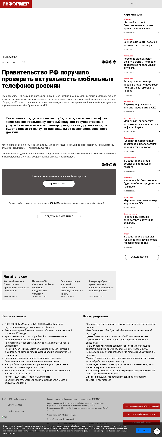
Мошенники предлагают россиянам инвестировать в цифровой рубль (141, 124)
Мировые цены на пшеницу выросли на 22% (140, 202)
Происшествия (130, 138)
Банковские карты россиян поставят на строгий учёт (140, 43)
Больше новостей (140, 256)
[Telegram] (110, 62)
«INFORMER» (54, 203)
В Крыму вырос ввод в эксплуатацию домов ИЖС (140, 106)
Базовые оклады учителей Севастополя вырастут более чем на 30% (72, 287)
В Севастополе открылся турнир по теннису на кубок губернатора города (140, 239)
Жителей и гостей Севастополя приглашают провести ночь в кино (140, 25)
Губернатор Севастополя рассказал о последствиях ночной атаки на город (140, 143)
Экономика (128, 39)
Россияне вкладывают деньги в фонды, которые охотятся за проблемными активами (140, 63)
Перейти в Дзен (57, 183)
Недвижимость (130, 102)
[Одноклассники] (107, 62)
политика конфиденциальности (141, 414)
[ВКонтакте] (103, 62)
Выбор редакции (95, 316)
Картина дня (133, 14)
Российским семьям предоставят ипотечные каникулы (138, 220)
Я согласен (143, 430)
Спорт (126, 234)
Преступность (129, 118)
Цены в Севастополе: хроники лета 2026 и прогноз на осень (117, 336)
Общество (9, 57)
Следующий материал (59, 216)
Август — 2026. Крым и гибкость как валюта (27, 376)
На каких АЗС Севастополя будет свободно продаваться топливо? (43, 287)
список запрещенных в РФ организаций (142, 406)
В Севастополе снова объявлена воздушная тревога (137, 163)
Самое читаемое (14, 316)
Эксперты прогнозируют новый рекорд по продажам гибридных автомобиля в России (141, 86)
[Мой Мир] (114, 62)
